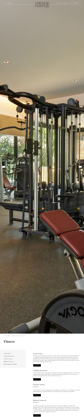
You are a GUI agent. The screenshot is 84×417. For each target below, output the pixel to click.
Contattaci (37, 379)
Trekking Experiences (9, 356)
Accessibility (66, 3)
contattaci (37, 365)
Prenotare (75, 3)
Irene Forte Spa (16, 335)
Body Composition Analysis (10, 364)
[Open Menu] (5, 3)
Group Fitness (7, 353)
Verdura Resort (7, 335)
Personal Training (8, 358)
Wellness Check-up (8, 361)
